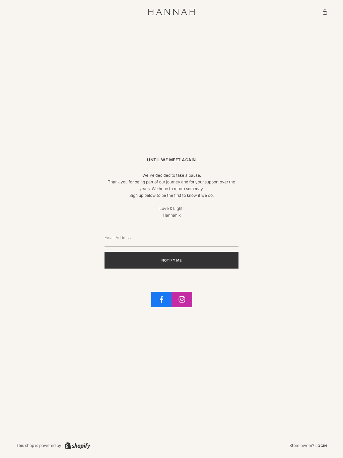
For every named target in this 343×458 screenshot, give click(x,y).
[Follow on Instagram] (182, 299)
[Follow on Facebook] (161, 299)
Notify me (171, 260)
